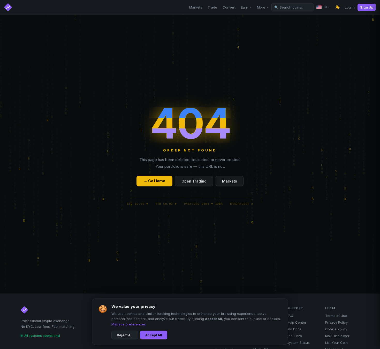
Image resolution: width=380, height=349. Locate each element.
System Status (298, 342)
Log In (350, 7)
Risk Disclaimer (337, 336)
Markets (195, 7)
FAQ (290, 316)
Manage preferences (128, 324)
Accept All (153, 335)
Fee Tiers (294, 336)
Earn (246, 7)
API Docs (294, 329)
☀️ (337, 7)
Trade (212, 7)
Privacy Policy (336, 322)
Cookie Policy (336, 329)
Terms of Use (336, 316)
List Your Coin (336, 342)
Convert (229, 7)
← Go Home (154, 181)
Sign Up (366, 7)
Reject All (125, 335)
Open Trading (194, 181)
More (263, 7)
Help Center (296, 322)
